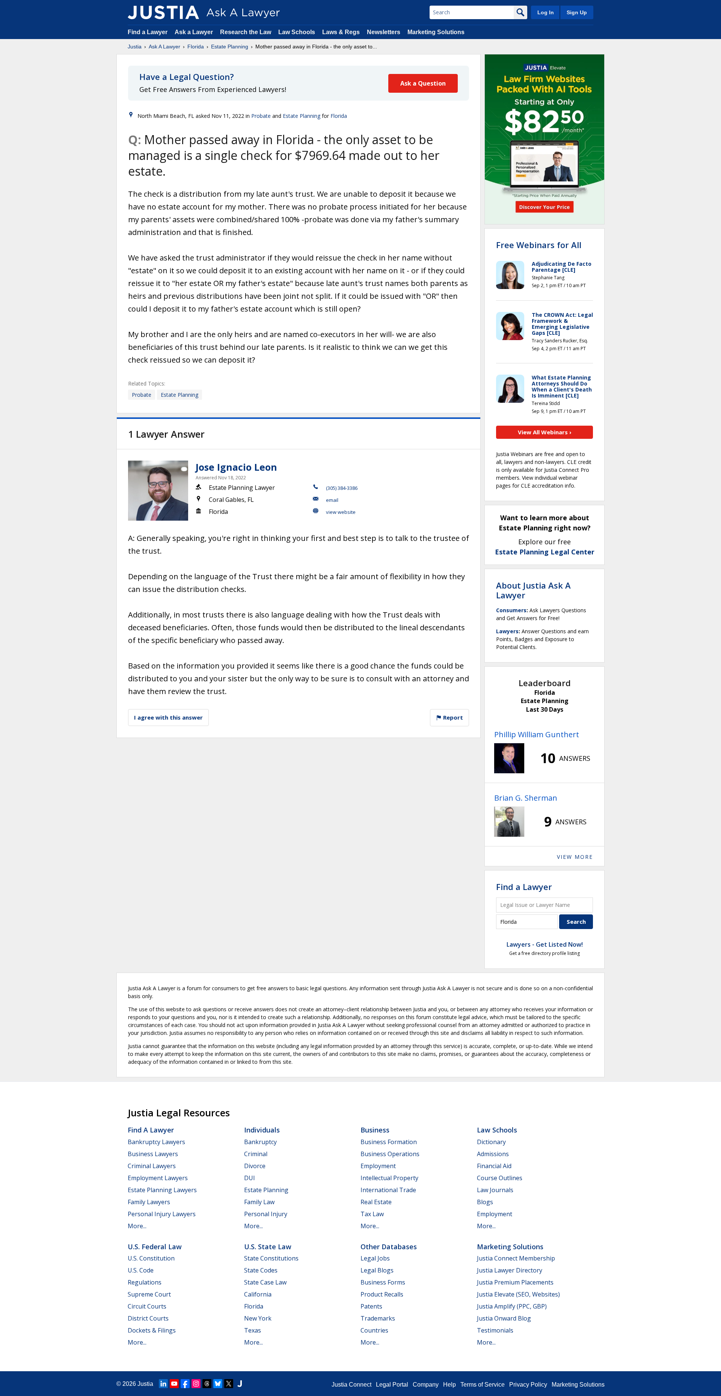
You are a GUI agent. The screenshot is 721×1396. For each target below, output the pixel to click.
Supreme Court (149, 1294)
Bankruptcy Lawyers (156, 1142)
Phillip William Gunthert (536, 734)
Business (374, 1129)
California (258, 1294)
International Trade (388, 1190)
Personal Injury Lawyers (162, 1214)
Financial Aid (494, 1166)
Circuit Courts (147, 1306)
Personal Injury (265, 1214)
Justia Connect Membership (516, 1258)
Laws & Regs (341, 32)
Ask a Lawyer (194, 32)
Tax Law (372, 1214)
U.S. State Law (267, 1246)
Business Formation (388, 1142)
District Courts (148, 1318)
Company (426, 1384)
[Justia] (163, 12)
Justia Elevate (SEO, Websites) (518, 1294)
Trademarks (377, 1318)
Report (452, 717)
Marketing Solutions (436, 32)
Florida (195, 47)
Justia (135, 47)
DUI (249, 1178)
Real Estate (376, 1202)
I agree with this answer (168, 717)
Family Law (259, 1202)
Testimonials (495, 1330)
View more (575, 856)
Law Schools (296, 32)
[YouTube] (174, 1383)
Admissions (493, 1154)
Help (449, 1384)
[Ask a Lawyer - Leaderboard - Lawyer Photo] (509, 758)
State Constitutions (271, 1258)
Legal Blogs (377, 1270)
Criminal (255, 1154)
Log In (545, 12)
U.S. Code (141, 1270)
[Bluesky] (217, 1383)
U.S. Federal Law (155, 1246)
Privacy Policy (528, 1384)
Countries (374, 1330)
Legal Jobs (375, 1258)
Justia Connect (351, 1384)
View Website (341, 512)
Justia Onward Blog (504, 1318)
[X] (228, 1383)
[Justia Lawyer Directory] (239, 1383)
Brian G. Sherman (525, 798)
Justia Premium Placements (515, 1282)
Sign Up (577, 12)
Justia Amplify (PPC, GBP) (512, 1306)
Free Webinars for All (538, 245)
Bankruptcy (260, 1142)
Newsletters (383, 32)
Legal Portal (392, 1384)
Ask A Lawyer (164, 47)
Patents (371, 1306)
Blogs (485, 1202)
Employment (378, 1166)
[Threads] (206, 1383)
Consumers (511, 610)
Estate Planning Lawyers (162, 1190)
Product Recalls (381, 1294)
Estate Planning (229, 47)
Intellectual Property (389, 1178)
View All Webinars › (545, 432)
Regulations (144, 1282)
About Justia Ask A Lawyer (533, 590)
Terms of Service (482, 1384)
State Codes (261, 1270)
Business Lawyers (153, 1154)
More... (137, 1226)
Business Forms (382, 1282)
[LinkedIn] (163, 1383)
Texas (252, 1330)
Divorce (254, 1166)
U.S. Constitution (151, 1258)
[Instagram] (196, 1383)
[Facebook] (185, 1383)
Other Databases (388, 1246)
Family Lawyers (149, 1202)
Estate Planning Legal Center (544, 551)
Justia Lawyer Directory (509, 1270)
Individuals (262, 1129)
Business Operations (389, 1154)
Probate (261, 115)
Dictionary (491, 1142)
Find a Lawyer (147, 32)
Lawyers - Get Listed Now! (545, 944)
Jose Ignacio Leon (236, 467)
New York (258, 1318)
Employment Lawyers (158, 1178)
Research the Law (245, 32)
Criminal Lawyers (152, 1166)
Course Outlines (499, 1178)
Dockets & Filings (152, 1330)
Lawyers (507, 631)
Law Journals (495, 1190)
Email (332, 500)
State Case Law (265, 1282)
